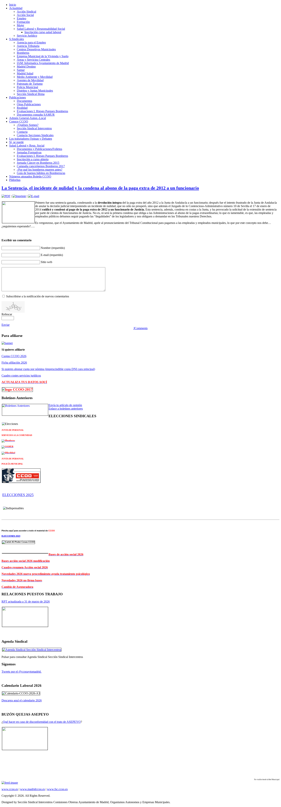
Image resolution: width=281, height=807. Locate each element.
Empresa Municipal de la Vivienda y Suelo (42, 56)
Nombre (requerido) (53, 247)
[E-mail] (33, 196)
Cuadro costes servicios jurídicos (21, 375)
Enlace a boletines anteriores (66, 408)
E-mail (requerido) (52, 255)
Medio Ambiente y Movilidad (35, 76)
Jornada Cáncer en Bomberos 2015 (38, 162)
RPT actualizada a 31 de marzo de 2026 (26, 601)
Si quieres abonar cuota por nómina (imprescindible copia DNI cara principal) (48, 369)
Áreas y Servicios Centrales (33, 59)
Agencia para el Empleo (31, 42)
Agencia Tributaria (28, 46)
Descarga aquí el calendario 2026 (22, 700)
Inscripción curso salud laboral (42, 32)
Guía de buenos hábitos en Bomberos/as (41, 173)
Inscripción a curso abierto (33, 159)
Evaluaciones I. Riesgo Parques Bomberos (42, 111)
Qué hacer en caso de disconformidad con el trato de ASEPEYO (42, 721)
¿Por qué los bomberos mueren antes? (39, 169)
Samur (21, 70)
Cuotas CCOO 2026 (14, 356)
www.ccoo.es (10, 789)
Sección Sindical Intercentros (34, 128)
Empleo (21, 18)
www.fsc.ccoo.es (57, 789)
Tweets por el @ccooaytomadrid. (21, 671)
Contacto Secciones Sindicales (35, 135)
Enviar (6, 324)
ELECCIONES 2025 (18, 495)
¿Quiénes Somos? (27, 125)
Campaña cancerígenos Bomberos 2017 (41, 166)
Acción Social (25, 15)
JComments (140, 328)
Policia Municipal (27, 87)
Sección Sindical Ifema (31, 94)
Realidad (22, 107)
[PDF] (6, 196)
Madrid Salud (25, 73)
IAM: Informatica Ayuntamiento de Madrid (43, 63)
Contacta (22, 131)
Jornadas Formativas (29, 152)
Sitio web (46, 262)
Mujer (20, 25)
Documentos (24, 100)
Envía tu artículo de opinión (65, 405)
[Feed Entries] (10, 782)
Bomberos (23, 52)
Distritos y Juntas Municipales (35, 90)
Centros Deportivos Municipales (36, 49)
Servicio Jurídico (27, 35)
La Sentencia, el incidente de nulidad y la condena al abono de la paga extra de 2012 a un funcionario (100, 188)
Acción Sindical (26, 11)
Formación (23, 21)
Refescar (7, 314)
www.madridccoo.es (32, 789)
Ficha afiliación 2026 (14, 362)
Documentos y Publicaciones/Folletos (39, 149)
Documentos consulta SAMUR (36, 114)
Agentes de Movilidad (30, 80)
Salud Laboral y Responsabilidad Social (41, 28)
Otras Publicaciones (29, 104)
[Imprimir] (19, 196)
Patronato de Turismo (30, 83)
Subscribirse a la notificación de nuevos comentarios (37, 296)
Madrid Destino (26, 66)
